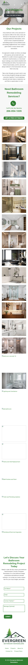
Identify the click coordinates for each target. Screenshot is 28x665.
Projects (13, 648)
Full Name (8, 588)
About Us (20, 648)
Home (7, 648)
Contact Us (9, 651)
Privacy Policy (18, 651)
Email (6, 594)
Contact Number (9, 601)
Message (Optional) (9, 606)
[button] (14, 134)
